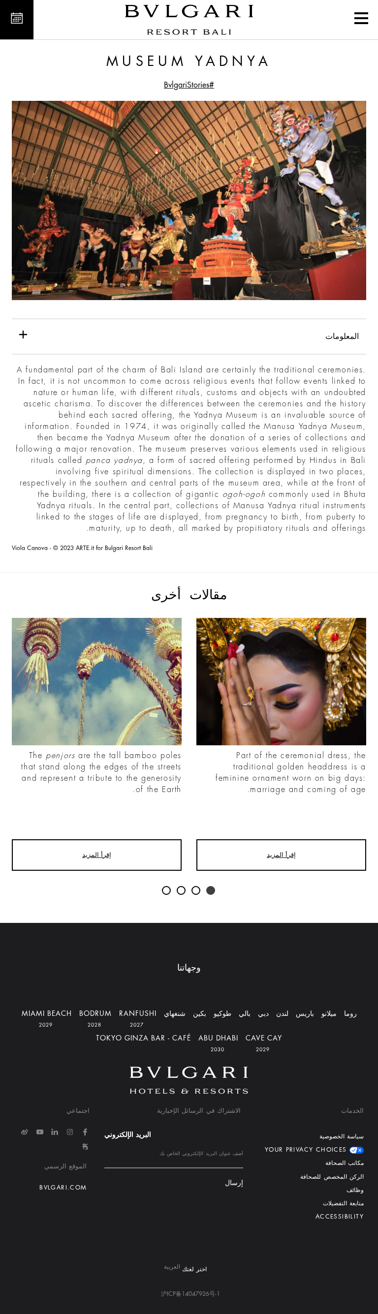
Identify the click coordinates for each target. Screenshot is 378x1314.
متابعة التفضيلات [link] (343, 1203)
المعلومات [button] (342, 336)
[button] (361, 19)
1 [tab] (211, 891)
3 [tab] (182, 891)
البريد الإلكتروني (127, 1134)
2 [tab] (196, 891)
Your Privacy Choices (307, 1150)
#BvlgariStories (189, 85)
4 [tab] (167, 891)
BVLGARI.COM (63, 1188)
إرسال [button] (234, 1183)
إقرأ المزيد (281, 855)
